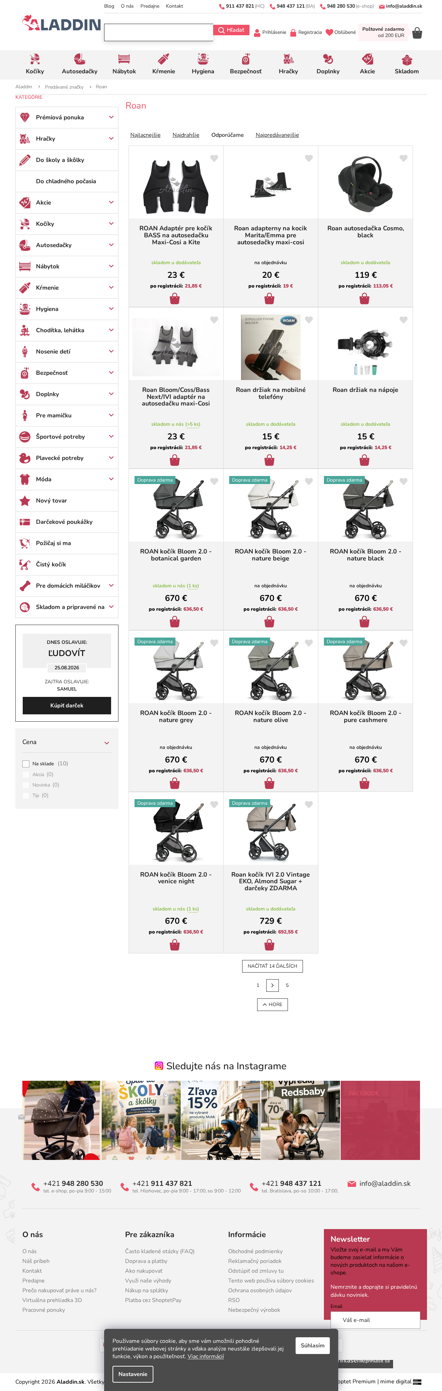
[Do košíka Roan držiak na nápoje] (365, 461)
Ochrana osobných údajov (260, 1290)
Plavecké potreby (60, 458)
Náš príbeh (36, 1261)
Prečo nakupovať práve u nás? (59, 1290)
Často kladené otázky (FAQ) (160, 1251)
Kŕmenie (47, 288)
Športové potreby (60, 437)
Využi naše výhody (148, 1281)
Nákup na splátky (146, 1290)
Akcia (43, 774)
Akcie (43, 203)
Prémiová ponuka (60, 117)
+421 (73, 1184)
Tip (40, 795)
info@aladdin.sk (385, 1184)
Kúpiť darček (67, 705)
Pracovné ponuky (43, 1310)
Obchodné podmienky (255, 1251)
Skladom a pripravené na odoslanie (70, 610)
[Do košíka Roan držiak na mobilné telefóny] (270, 461)
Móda (43, 479)
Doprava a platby (146, 1261)
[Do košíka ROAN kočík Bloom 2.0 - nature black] (365, 622)
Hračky (45, 139)
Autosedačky (54, 245)
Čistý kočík (51, 564)
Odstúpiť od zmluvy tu (256, 1271)
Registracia (310, 32)
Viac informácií (206, 1356)
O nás (127, 6)
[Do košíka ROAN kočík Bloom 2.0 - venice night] (176, 945)
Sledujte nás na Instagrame (226, 1066)
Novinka (46, 785)
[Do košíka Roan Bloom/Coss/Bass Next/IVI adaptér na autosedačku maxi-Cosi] (176, 461)
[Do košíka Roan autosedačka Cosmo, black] (365, 299)
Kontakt (174, 6)
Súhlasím (313, 1345)
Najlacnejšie (145, 135)
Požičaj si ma (53, 543)
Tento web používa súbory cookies (271, 1281)
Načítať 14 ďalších (272, 966)
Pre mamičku (54, 415)
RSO (234, 1300)
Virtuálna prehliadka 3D (52, 1300)
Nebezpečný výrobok (254, 1310)
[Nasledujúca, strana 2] (272, 985)
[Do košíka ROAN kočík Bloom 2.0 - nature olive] (270, 784)
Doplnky (47, 394)
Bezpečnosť (52, 373)
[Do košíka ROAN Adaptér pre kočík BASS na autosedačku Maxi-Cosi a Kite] (176, 299)
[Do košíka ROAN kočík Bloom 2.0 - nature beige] (270, 622)
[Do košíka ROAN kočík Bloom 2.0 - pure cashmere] (365, 784)
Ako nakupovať (143, 1271)
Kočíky (45, 224)
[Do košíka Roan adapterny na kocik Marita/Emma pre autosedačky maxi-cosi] (270, 299)
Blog (109, 6)
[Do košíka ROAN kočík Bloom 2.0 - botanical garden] (176, 622)
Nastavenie (132, 1374)
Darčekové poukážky (64, 522)
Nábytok (47, 266)
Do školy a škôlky (60, 160)
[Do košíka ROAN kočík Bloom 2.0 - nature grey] (176, 784)
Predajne (149, 6)
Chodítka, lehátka (60, 330)
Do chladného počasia (66, 181)
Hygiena (47, 309)
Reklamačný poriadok (255, 1261)
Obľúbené (345, 32)
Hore (275, 1004)
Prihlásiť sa (377, 1360)
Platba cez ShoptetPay (153, 1300)
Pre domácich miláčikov (68, 586)
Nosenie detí (53, 352)
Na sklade (50, 763)
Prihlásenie (274, 32)
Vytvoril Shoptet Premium (343, 1381)
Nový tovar (51, 501)
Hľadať (235, 30)
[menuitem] (35, 65)
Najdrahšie (186, 135)
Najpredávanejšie (277, 135)
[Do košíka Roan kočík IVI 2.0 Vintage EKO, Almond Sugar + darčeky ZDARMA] (270, 945)
